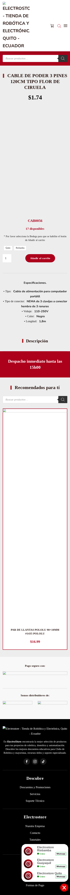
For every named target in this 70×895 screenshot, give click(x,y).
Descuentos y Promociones (35, 787)
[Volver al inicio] (16, 26)
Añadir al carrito (40, 258)
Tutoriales (35, 839)
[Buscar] (62, 58)
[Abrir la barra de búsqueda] (59, 25)
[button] (65, 26)
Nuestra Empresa (35, 826)
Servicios (35, 794)
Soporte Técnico (35, 800)
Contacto (35, 832)
